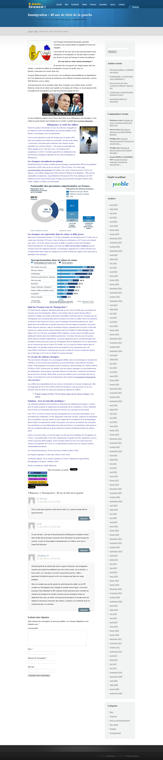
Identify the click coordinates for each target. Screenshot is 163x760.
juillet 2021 (114, 460)
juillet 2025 (114, 259)
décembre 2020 (116, 489)
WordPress (111, 756)
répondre (84, 518)
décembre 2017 (116, 639)
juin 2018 (113, 614)
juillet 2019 (114, 560)
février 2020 (114, 530)
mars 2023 (114, 376)
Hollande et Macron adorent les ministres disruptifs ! (121, 150)
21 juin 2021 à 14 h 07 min (48, 526)
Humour (93, 4)
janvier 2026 (114, 234)
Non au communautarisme (120, 720)
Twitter (84, 4)
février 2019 (114, 581)
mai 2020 (113, 518)
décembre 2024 (116, 288)
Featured (113, 716)
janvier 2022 (114, 434)
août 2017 (113, 656)
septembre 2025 (116, 251)
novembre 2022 (116, 393)
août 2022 (113, 405)
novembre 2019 (116, 543)
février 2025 (114, 280)
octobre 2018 (115, 597)
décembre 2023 (116, 338)
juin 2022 (113, 414)
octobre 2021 (115, 447)
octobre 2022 (115, 397)
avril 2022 (113, 422)
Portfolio (113, 729)
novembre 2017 (116, 643)
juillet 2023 (114, 359)
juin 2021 (113, 464)
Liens (113, 4)
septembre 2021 (116, 451)
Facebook (75, 4)
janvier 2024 (114, 334)
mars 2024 (114, 326)
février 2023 (114, 380)
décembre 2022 (116, 389)
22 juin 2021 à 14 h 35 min (48, 558)
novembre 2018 (116, 593)
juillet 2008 (114, 685)
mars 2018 (114, 626)
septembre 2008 (116, 677)
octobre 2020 (115, 497)
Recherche (136, 7)
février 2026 (114, 230)
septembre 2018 (116, 601)
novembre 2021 (116, 443)
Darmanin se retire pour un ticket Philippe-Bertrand (120, 132)
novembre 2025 (116, 242)
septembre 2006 (116, 693)
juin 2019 (113, 564)
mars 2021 (114, 476)
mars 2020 (114, 526)
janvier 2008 (114, 689)
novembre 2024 (116, 293)
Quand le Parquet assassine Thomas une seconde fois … (122, 141)
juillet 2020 (114, 510)
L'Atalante (41, 555)
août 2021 (113, 455)
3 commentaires (79, 20)
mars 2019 (114, 576)
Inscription (103, 4)
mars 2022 (114, 426)
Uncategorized (115, 733)
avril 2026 (113, 222)
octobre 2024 (115, 297)
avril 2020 (113, 522)
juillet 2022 (114, 409)
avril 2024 (113, 322)
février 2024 (114, 330)
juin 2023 (113, 363)
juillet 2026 (114, 209)
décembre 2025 (116, 238)
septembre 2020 (116, 501)
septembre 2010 (116, 672)
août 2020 (113, 505)
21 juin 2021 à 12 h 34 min (48, 501)
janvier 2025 (114, 284)
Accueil (59, 4)
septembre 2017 (116, 652)
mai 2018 (113, 618)
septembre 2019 (116, 551)
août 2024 (113, 305)
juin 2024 (113, 313)
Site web (31, 667)
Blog (66, 4)
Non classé (114, 725)
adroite (42, 20)
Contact (122, 4)
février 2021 (114, 480)
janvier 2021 (114, 485)
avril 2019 (113, 572)
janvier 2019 (114, 585)
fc (37, 523)
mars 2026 (114, 226)
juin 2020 (113, 514)
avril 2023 (113, 372)
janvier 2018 (114, 635)
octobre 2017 (115, 647)
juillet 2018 (114, 610)
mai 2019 (113, 568)
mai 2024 (113, 318)
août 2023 (113, 355)
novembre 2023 (116, 343)
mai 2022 (113, 418)
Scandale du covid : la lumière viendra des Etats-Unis (121, 122)
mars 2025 (114, 276)
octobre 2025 (115, 247)
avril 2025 (113, 272)
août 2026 (113, 205)
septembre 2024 (116, 301)
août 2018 (113, 606)
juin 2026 (113, 213)
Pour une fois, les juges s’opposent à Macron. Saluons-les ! (121, 85)
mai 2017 (113, 668)
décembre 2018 (116, 589)
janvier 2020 (114, 535)
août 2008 (113, 681)
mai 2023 (113, 368)
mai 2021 (113, 468)
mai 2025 (113, 267)
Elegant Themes (132, 756)
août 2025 (113, 255)
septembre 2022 (116, 401)
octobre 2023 (115, 347)
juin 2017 (113, 664)
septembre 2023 (116, 351)
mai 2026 (113, 217)
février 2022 (114, 430)
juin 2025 (113, 263)
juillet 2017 (114, 660)
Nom (30, 649)
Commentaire (33, 628)
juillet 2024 (114, 309)
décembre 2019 (116, 539)
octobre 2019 (115, 547)
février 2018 (114, 631)
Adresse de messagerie (37, 658)
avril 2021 (113, 472)
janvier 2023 (114, 384)
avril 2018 (113, 622)
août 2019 (113, 556)
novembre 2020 (116, 493)
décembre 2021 (116, 439)
